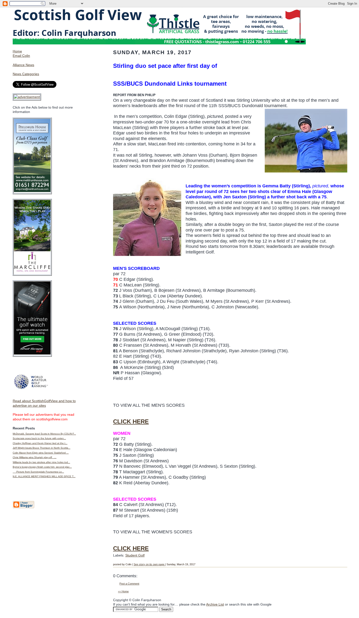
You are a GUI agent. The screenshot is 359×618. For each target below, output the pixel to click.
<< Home (123, 591)
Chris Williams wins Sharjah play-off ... (34, 457)
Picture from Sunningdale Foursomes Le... (38, 471)
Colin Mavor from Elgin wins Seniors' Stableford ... (41, 452)
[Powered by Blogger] (23, 507)
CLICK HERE (131, 421)
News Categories (26, 74)
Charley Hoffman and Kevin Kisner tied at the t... (40, 443)
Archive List (215, 604)
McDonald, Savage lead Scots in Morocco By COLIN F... (44, 433)
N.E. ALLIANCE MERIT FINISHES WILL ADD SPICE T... (44, 476)
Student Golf (135, 555)
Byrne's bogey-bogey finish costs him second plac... (42, 467)
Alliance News (23, 65)
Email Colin (21, 56)
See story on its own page (149, 564)
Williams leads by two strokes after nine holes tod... (41, 462)
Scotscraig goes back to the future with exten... (39, 438)
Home (17, 51)
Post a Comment (129, 583)
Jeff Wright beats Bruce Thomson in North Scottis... (41, 447)
